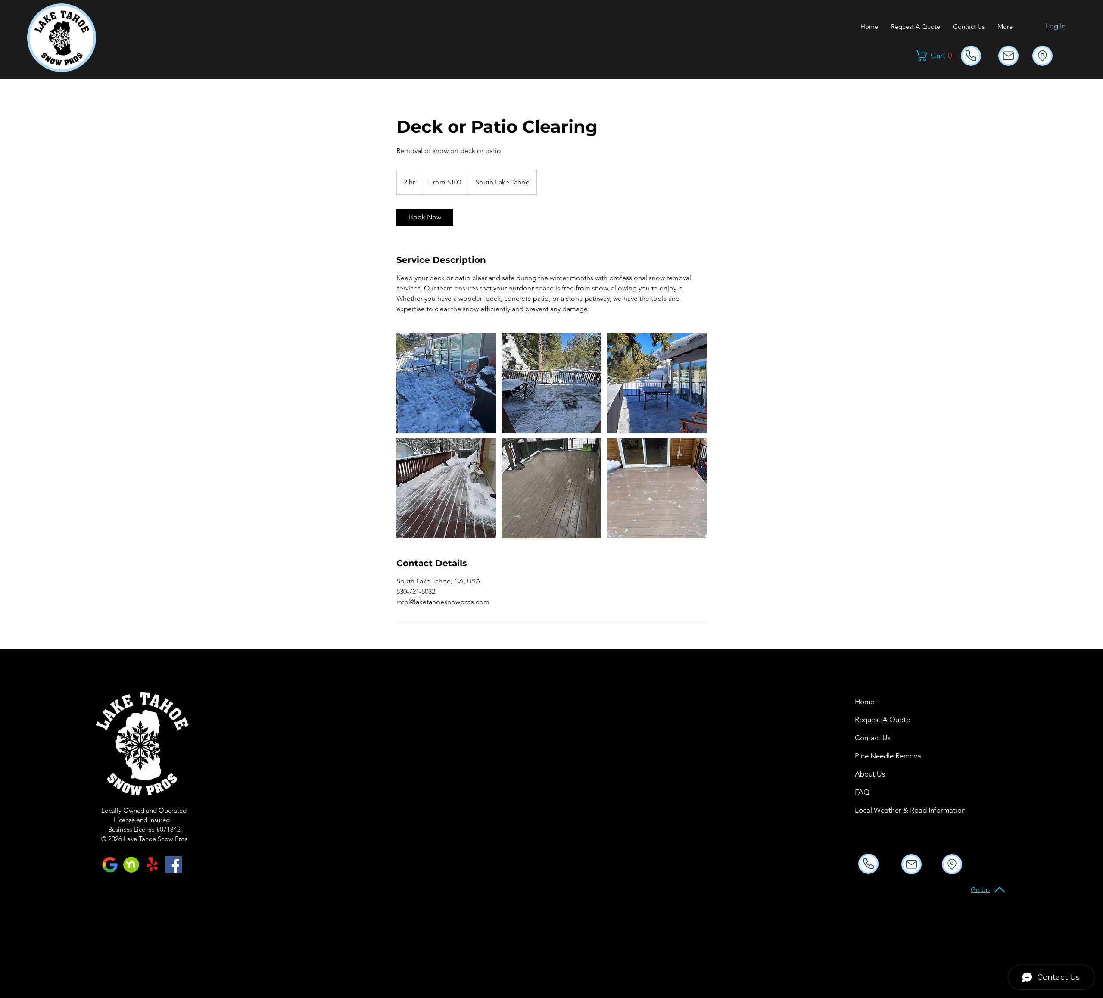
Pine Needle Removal (878, 756)
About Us (870, 774)
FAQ (862, 792)
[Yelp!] (152, 864)
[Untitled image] (446, 383)
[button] (937, 55)
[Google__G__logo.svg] (110, 864)
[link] (424, 217)
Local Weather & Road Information (878, 810)
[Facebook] (173, 864)
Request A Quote (878, 719)
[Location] (1042, 56)
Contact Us (873, 737)
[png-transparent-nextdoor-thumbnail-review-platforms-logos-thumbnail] (131, 864)
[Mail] (971, 56)
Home (864, 701)
